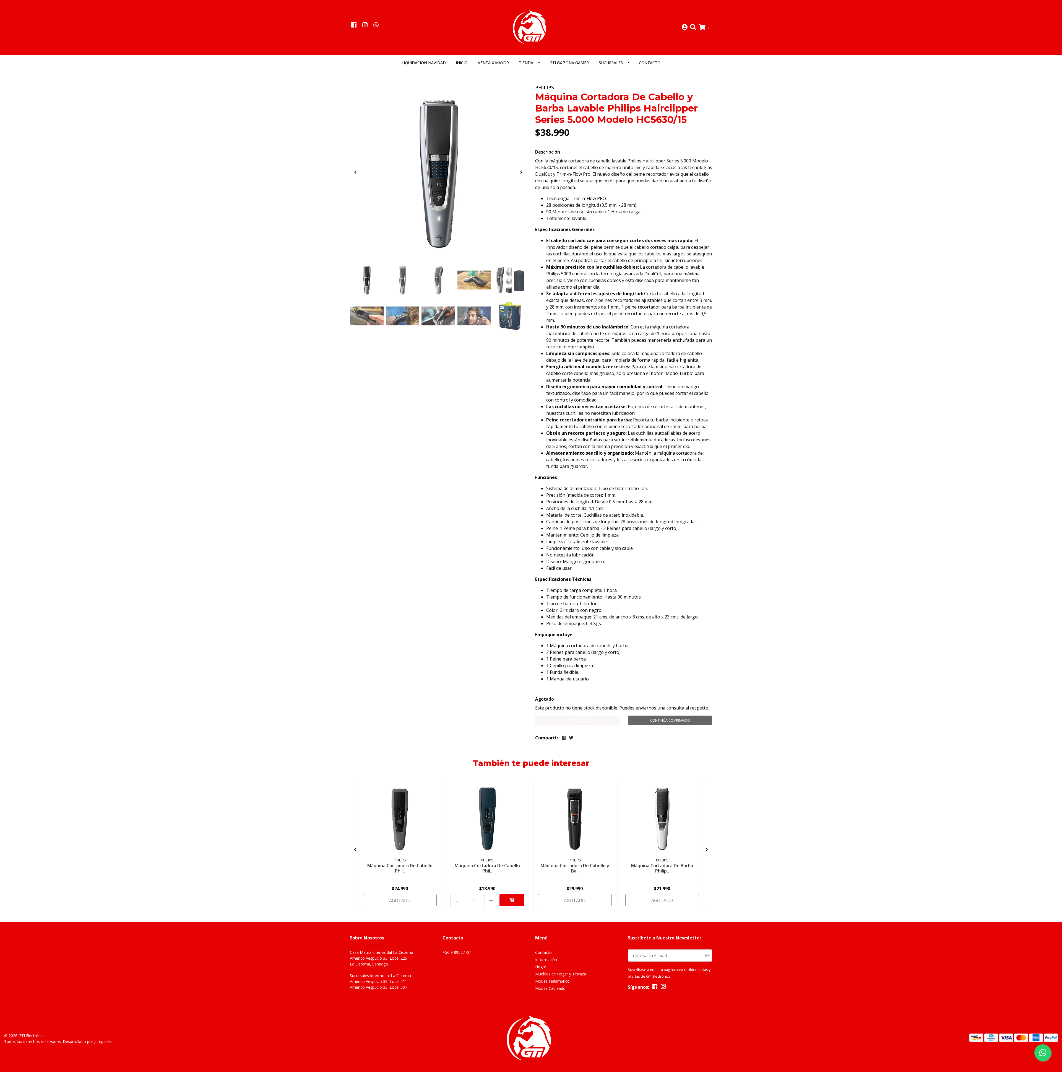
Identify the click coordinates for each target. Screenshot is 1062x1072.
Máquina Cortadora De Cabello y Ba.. (574, 868)
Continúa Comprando (670, 720)
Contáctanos (577, 720)
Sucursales (611, 62)
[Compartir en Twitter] (571, 738)
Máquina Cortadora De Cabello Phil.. (400, 868)
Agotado (544, 699)
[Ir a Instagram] (365, 25)
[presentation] (355, 172)
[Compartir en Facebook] (564, 738)
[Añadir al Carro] (511, 900)
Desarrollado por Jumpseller (88, 1041)
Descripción (547, 152)
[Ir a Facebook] (354, 25)
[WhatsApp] (376, 25)
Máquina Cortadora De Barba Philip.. (662, 868)
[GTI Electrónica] (531, 27)
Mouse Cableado (550, 988)
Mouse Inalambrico (552, 981)
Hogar (540, 966)
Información (546, 959)
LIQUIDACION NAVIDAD (424, 62)
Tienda (526, 62)
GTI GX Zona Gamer (569, 62)
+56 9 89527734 (457, 952)
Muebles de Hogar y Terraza (560, 974)
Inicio (462, 62)
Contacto (649, 62)
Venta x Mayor (493, 62)
